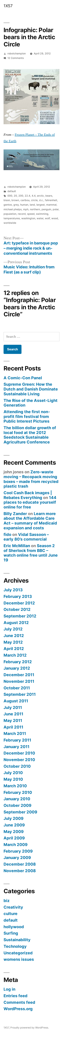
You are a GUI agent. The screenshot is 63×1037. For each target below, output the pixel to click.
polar (56, 209)
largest (40, 204)
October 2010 (17, 766)
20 (15, 195)
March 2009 (15, 844)
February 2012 (18, 661)
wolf (47, 218)
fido (7, 534)
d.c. (41, 200)
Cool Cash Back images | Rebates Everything (28, 495)
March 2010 (15, 785)
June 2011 (13, 714)
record (22, 213)
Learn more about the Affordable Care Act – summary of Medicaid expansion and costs (30, 520)
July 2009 (13, 818)
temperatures (12, 218)
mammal (51, 204)
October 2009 (17, 805)
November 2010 (19, 759)
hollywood (14, 926)
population (10, 213)
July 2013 (13, 589)
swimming (42, 213)
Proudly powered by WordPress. (29, 1027)
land (32, 204)
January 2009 (17, 857)
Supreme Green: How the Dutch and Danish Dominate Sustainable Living (31, 389)
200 (20, 195)
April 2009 (14, 838)
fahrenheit (51, 200)
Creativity (13, 907)
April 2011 (13, 727)
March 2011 (15, 733)
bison (7, 200)
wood (54, 218)
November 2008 (20, 870)
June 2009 (14, 825)
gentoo (8, 204)
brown (15, 200)
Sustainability (17, 939)
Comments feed (19, 1002)
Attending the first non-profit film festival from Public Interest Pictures (27, 416)
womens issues (19, 959)
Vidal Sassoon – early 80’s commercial (26, 537)
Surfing (11, 933)
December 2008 (20, 864)
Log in (9, 989)
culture (10, 913)
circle (34, 200)
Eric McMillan (17, 545)
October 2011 (17, 688)
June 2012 (14, 635)
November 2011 (19, 681)
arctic (40, 195)
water (40, 218)
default (11, 191)
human (24, 204)
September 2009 (20, 812)
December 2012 (19, 603)
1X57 (8, 5)
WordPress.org (18, 1008)
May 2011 (13, 720)
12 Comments (15, 58)
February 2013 (18, 596)
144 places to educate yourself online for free (30, 502)
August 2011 (16, 701)
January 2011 (16, 746)
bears (48, 195)
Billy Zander (15, 513)
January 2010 (17, 798)
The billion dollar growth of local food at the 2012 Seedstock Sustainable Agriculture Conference (30, 434)
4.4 (34, 195)
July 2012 (13, 629)
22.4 (27, 195)
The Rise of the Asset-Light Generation (31, 403)
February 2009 (18, 851)
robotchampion (16, 53)
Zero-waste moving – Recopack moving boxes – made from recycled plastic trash (31, 479)
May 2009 (14, 831)
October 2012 (17, 609)
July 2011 (13, 707)
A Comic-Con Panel (23, 377)
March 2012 (15, 655)
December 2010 (19, 753)
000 (9, 195)
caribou (25, 200)
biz (7, 900)
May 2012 (13, 642)
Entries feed (15, 995)
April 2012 (14, 648)
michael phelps (13, 209)
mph (25, 209)
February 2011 (17, 740)
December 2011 (19, 674)
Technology (15, 946)
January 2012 (17, 668)
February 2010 (18, 792)
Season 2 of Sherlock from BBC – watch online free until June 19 (31, 552)
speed (31, 213)
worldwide (10, 222)
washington (28, 218)
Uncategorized (18, 952)
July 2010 (13, 772)
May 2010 (13, 779)
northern (35, 209)
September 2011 (20, 694)
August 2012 (16, 622)
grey (16, 204)
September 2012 (20, 616)
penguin (46, 209)
